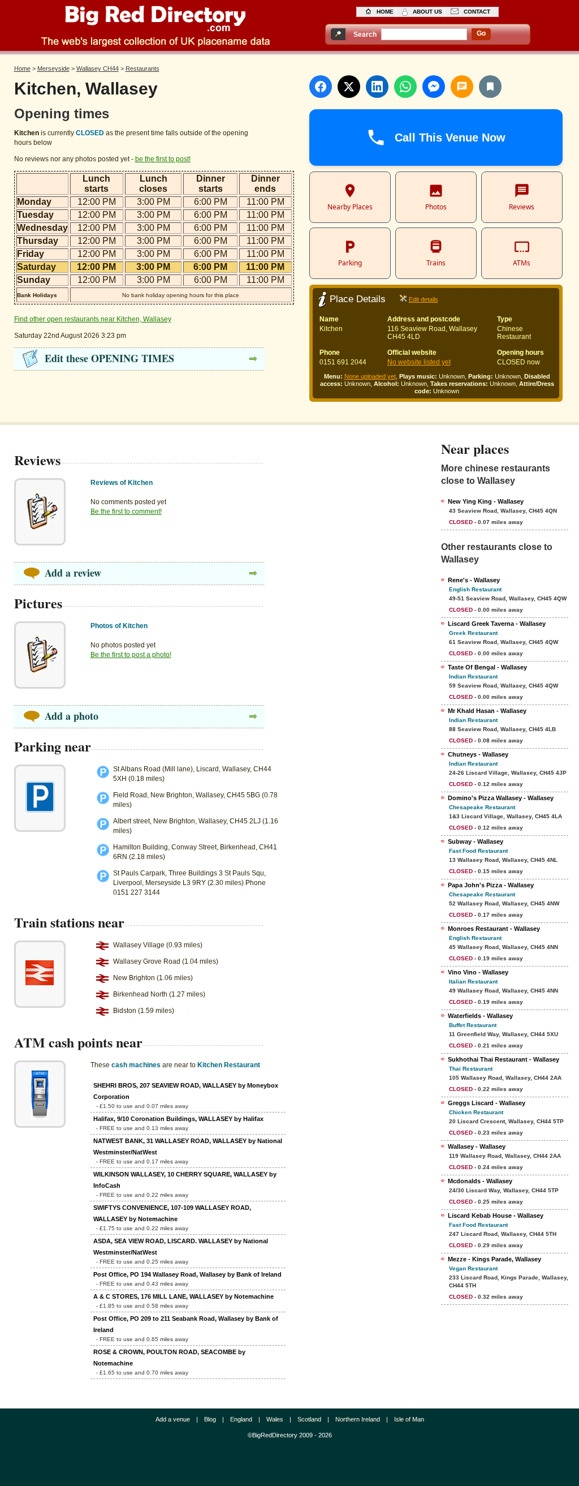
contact (477, 11)
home (385, 11)
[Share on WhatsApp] (405, 86)
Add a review (73, 572)
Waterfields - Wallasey (480, 1015)
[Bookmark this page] (490, 86)
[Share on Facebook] (320, 86)
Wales (274, 1419)
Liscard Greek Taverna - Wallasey (497, 623)
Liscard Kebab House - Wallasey (495, 1215)
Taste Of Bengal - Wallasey (487, 667)
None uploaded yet (370, 376)
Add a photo (71, 715)
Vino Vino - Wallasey (478, 972)
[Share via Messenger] (433, 86)
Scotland (309, 1419)
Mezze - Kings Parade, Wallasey (494, 1259)
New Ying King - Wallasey (486, 501)
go (481, 33)
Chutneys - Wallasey (478, 754)
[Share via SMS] (462, 86)
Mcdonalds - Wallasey (480, 1181)
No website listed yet (419, 362)
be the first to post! (163, 159)
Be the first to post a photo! (130, 655)
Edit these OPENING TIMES (109, 358)
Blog (210, 1419)
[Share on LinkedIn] (377, 86)
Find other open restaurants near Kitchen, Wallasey (92, 319)
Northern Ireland (357, 1419)
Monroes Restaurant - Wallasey (494, 928)
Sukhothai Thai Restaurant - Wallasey (503, 1059)
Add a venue (172, 1419)
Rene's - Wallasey (474, 580)
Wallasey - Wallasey (476, 1146)
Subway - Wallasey (475, 841)
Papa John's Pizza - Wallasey (491, 885)
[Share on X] (349, 86)
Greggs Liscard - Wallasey (486, 1103)
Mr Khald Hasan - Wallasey (487, 710)
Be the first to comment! (126, 512)
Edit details (423, 299)
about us (427, 11)
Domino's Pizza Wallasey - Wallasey (501, 797)
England (241, 1419)
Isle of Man (409, 1419)
